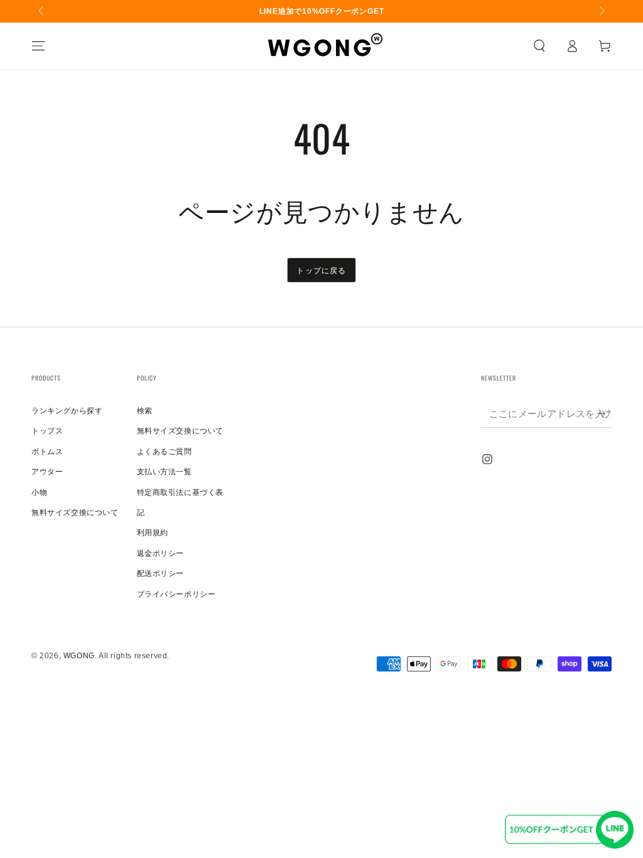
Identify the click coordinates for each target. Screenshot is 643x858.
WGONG (79, 655)
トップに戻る (321, 269)
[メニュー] (38, 46)
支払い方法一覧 (164, 471)
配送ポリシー (161, 573)
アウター (47, 471)
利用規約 (152, 532)
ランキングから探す (66, 410)
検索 (145, 410)
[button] (539, 46)
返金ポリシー (161, 553)
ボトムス (47, 451)
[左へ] (42, 11)
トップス (47, 430)
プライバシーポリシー (176, 594)
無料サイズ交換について (75, 512)
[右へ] (601, 11)
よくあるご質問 (164, 451)
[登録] (604, 413)
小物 (39, 492)
